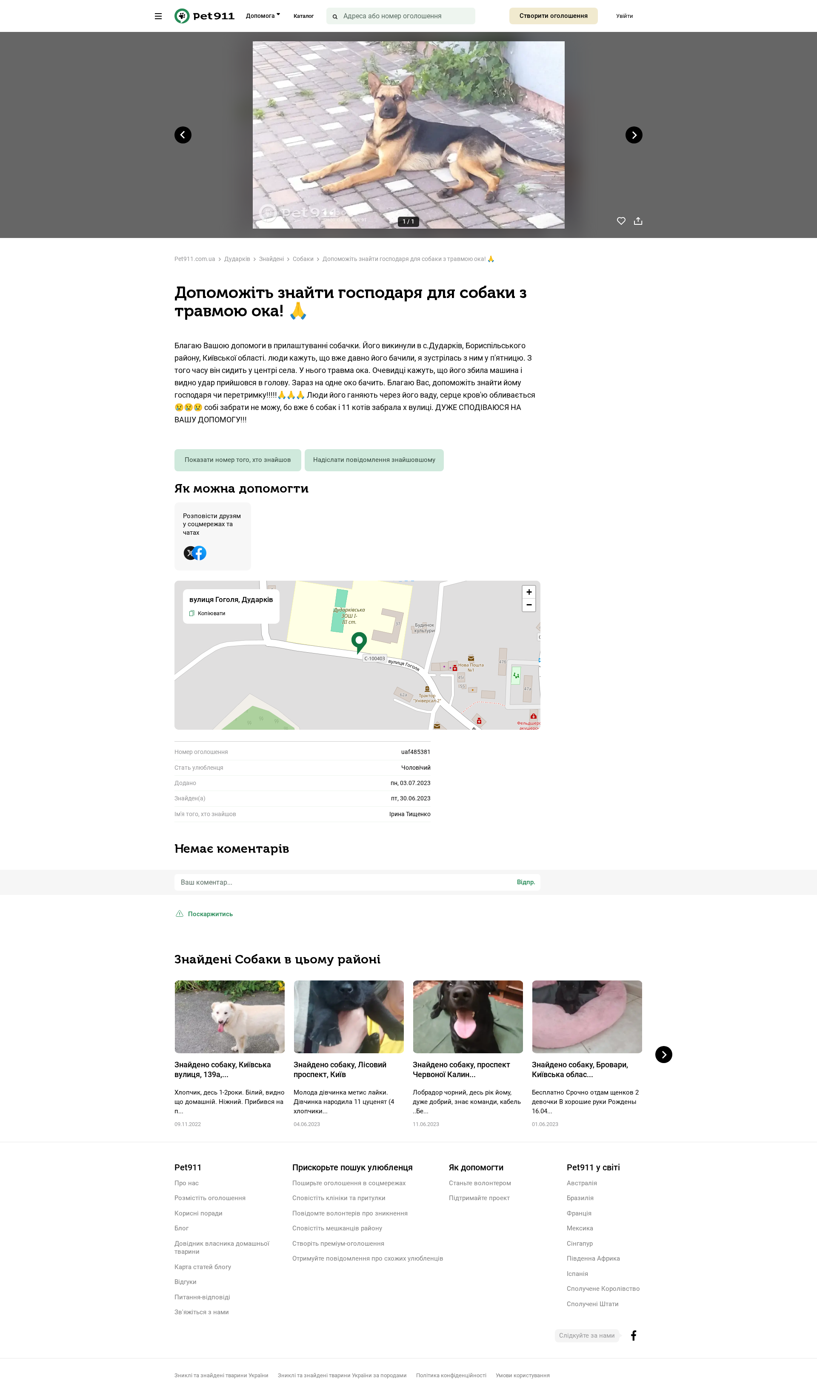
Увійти (624, 16)
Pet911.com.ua (194, 258)
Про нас (186, 1183)
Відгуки (185, 1282)
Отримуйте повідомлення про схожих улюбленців (367, 1258)
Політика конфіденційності (451, 1375)
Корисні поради (198, 1213)
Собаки (303, 258)
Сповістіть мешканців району (337, 1228)
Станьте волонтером (480, 1183)
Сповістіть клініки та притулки (339, 1198)
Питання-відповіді (202, 1297)
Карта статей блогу (202, 1267)
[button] (359, 643)
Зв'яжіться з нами (201, 1312)
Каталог (304, 16)
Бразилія (580, 1198)
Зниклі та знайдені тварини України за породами (342, 1375)
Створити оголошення (554, 16)
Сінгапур (580, 1243)
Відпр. (526, 882)
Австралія (582, 1183)
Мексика (580, 1228)
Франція (579, 1213)
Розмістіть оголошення (210, 1198)
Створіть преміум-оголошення (338, 1243)
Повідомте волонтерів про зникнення (350, 1213)
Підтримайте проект (479, 1198)
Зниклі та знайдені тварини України (221, 1375)
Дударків (237, 258)
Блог (181, 1228)
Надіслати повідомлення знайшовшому (374, 460)
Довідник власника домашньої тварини (221, 1247)
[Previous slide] (182, 134)
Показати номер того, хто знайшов (238, 460)
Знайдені (271, 258)
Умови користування (523, 1375)
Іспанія (577, 1274)
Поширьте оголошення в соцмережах (349, 1183)
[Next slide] (634, 134)
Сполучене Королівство (603, 1289)
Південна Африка (593, 1258)
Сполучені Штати (593, 1304)
